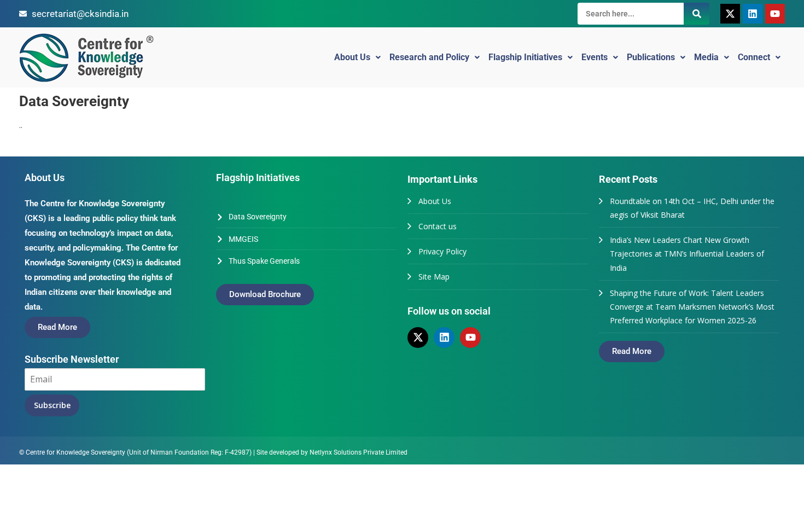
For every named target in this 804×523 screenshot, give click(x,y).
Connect (754, 57)
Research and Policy (429, 57)
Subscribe (52, 405)
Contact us (437, 226)
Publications (651, 57)
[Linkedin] (752, 14)
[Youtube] (775, 14)
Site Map (434, 276)
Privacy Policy (442, 251)
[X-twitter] (730, 14)
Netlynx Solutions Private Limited (358, 452)
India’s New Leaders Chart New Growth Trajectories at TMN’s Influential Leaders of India (687, 253)
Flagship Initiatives (525, 57)
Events (594, 57)
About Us (352, 57)
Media (706, 57)
